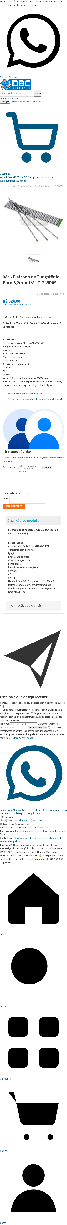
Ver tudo (4, 177)
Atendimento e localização (42, 831)
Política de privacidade (22, 738)
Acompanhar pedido (10, 841)
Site (1, 706)
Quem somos (21, 831)
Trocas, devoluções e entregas (21, 838)
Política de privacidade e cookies (26, 845)
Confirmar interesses (37, 727)
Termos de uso (50, 845)
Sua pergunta (9, 467)
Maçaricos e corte (17, 180)
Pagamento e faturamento (49, 838)
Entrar (10, 98)
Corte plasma (33, 177)
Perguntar (46, 467)
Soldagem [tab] (5, 101)
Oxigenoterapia (18, 101)
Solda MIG (13, 177)
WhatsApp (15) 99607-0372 (30, 820)
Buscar (37, 93)
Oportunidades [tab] (33, 101)
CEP (5, 498)
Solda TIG (22, 177)
